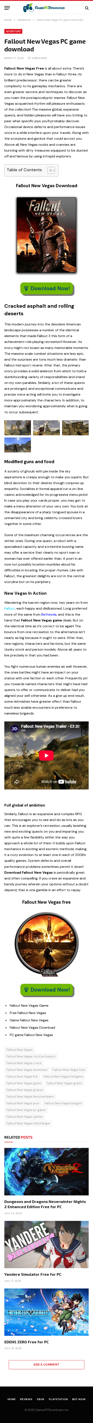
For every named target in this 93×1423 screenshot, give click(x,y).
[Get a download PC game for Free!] (47, 8)
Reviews (26, 1399)
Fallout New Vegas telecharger (28, 1123)
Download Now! (50, 288)
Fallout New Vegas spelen (24, 1117)
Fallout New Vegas (19, 1050)
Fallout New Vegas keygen (63, 1103)
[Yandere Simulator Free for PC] (46, 1244)
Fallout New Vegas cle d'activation (30, 1056)
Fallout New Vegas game (23, 1083)
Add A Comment (46, 1364)
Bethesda (48, 614)
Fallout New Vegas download (26, 1070)
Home (12, 1399)
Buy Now (79, 1399)
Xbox (41, 1399)
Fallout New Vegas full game (63, 1076)
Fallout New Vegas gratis (64, 1083)
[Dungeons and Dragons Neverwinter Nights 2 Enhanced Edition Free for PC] (46, 1171)
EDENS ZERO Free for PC (26, 1341)
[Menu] (7, 8)
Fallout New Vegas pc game (26, 1110)
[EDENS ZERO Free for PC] (46, 1312)
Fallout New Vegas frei (22, 1076)
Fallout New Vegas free (69, 1070)
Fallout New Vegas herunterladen (30, 1096)
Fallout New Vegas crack (24, 1063)
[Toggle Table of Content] (49, 170)
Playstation (58, 1399)
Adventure (13, 31)
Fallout (9, 608)
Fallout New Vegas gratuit (24, 1090)
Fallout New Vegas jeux (22, 1103)
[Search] (86, 8)
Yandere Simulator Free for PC (32, 1274)
